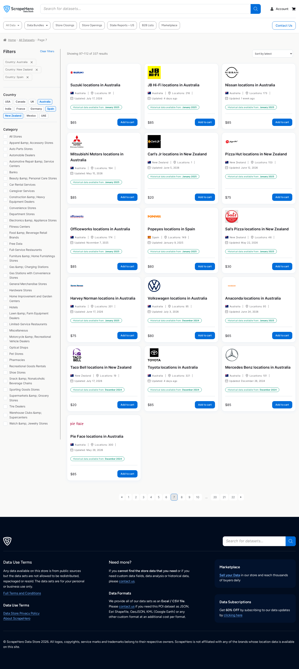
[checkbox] (7, 102)
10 (197, 497)
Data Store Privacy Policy (21, 613)
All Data (10, 25)
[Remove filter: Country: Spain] (27, 77)
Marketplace (169, 25)
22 (233, 497)
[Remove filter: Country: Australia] (31, 62)
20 (215, 497)
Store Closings (65, 25)
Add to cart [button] (127, 122)
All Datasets (27, 40)
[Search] (256, 9)
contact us (126, 581)
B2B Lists (148, 25)
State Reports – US (122, 25)
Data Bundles (35, 25)
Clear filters (47, 51)
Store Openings (92, 25)
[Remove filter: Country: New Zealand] (36, 69)
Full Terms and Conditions (22, 593)
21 (224, 497)
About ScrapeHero (16, 618)
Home (12, 40)
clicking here (233, 615)
